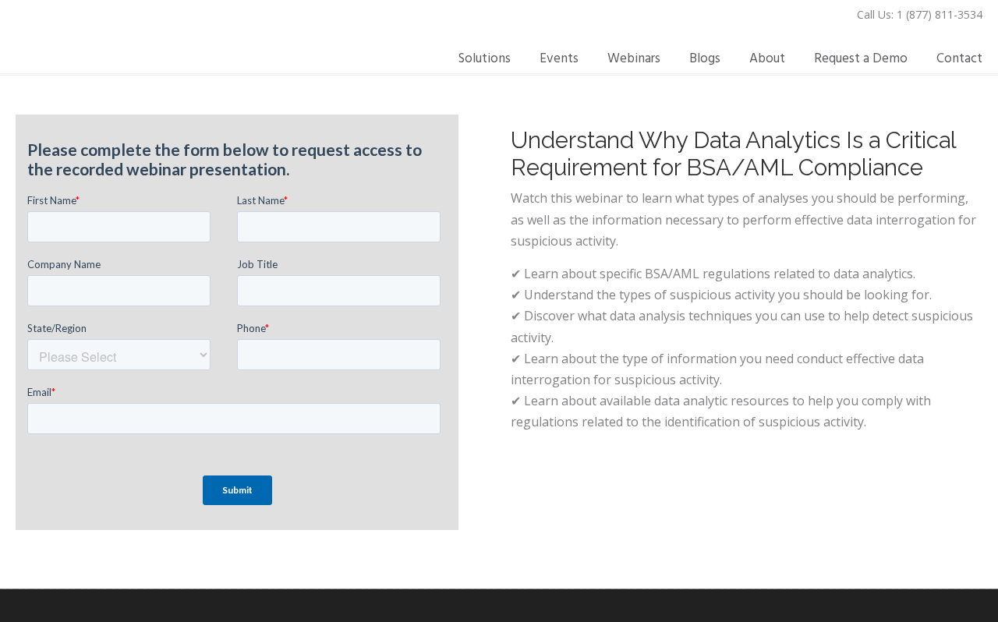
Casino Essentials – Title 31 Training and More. (144, 40)
